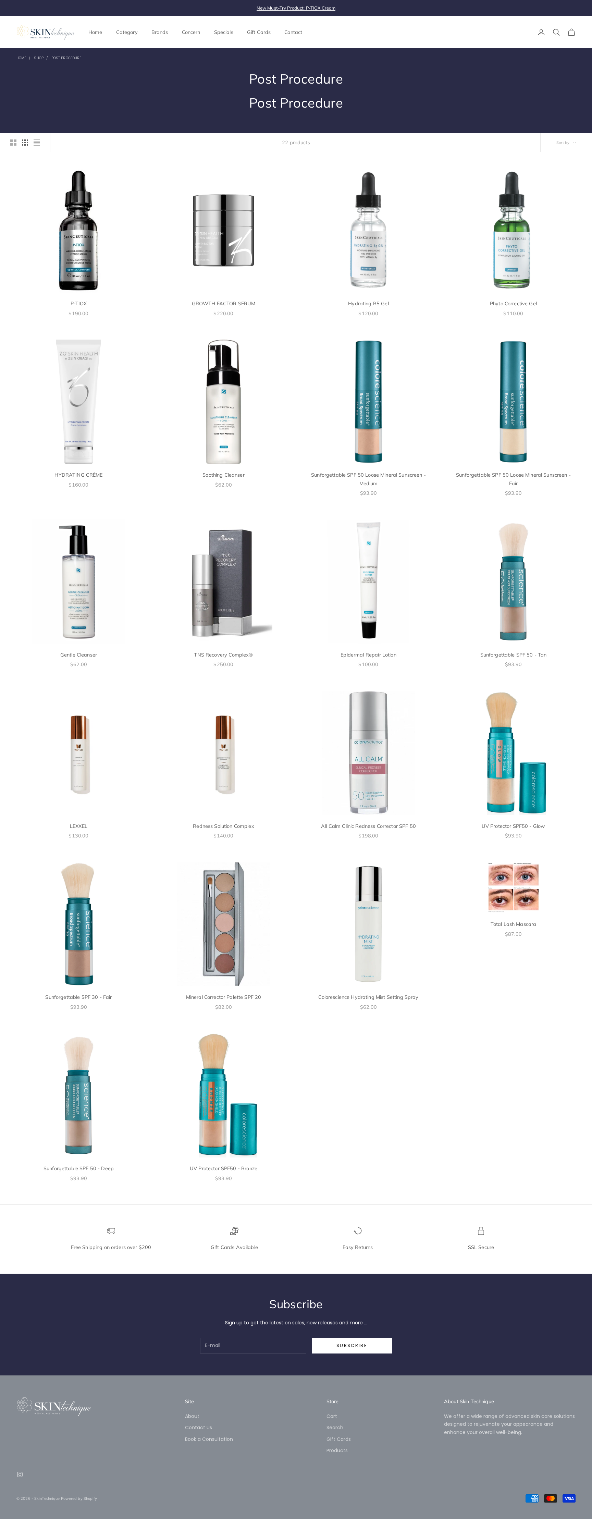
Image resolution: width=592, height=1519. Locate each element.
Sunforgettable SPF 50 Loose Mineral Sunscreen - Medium (368, 479)
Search (334, 1427)
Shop (38, 58)
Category (127, 32)
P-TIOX (79, 304)
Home (95, 32)
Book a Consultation (209, 1439)
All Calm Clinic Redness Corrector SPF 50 (368, 826)
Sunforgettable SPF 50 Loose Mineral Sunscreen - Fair (513, 479)
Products (337, 1450)
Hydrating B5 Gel (368, 304)
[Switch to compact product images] (37, 142)
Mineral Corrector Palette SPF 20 (223, 997)
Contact (293, 32)
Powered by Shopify (79, 1498)
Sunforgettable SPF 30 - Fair (78, 997)
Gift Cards (259, 32)
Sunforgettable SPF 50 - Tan (513, 655)
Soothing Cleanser (223, 475)
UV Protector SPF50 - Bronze (223, 1168)
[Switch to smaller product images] (25, 142)
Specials (223, 32)
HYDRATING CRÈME (78, 475)
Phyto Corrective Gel (513, 304)
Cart (331, 1416)
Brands (159, 32)
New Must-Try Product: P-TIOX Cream (296, 8)
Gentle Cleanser (78, 655)
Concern (191, 32)
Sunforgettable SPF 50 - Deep (79, 1168)
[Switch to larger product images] (13, 142)
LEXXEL (78, 826)
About (192, 1416)
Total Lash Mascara (513, 924)
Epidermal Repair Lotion (368, 655)
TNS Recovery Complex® (223, 655)
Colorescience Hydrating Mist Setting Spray (368, 997)
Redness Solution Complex (223, 826)
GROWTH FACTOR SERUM (224, 304)
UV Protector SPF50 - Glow (513, 826)
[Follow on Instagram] (19, 1474)
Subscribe (351, 1345)
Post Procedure (66, 58)
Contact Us (198, 1427)
